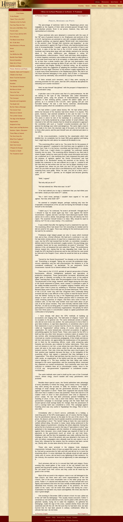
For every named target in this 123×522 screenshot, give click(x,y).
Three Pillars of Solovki (17, 133)
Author (94, 6)
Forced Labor (14, 31)
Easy (99, 6)
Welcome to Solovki (16, 113)
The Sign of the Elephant (17, 118)
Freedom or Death (15, 151)
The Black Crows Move (17, 39)
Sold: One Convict (15, 145)
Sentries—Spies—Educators (18, 130)
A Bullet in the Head (16, 75)
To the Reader (14, 16)
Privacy (68, 517)
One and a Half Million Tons (18, 28)
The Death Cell (14, 104)
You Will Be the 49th (16, 54)
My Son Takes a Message (18, 107)
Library (97, 2)
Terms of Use (61, 517)
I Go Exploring (14, 142)
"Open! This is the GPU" (17, 19)
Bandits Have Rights (16, 57)
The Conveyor (14, 98)
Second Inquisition (15, 60)
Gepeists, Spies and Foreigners (19, 72)
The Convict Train (15, 110)
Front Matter (20, 13)
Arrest (12, 48)
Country (81, 6)
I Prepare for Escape (16, 148)
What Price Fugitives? (16, 139)
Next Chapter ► (83, 16)
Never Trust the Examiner (18, 77)
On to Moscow (14, 36)
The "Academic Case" (16, 153)
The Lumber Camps (16, 115)
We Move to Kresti (15, 89)
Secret (120, 6)
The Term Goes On (16, 136)
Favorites (113, 6)
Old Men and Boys (15, 66)
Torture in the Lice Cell (17, 95)
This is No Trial (14, 92)
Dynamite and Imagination (18, 101)
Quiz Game (114, 2)
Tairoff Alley (13, 80)
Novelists (12, 83)
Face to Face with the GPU (18, 34)
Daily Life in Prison (15, 63)
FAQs (53, 517)
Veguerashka (14, 121)
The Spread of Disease (17, 86)
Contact (74, 517)
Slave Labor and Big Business (19, 127)
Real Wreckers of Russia (17, 45)
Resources (105, 2)
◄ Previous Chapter (41, 16)
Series (105, 6)
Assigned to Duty (15, 124)
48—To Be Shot (15, 42)
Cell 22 (12, 51)
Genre (88, 6)
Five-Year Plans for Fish (17, 25)
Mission (48, 517)
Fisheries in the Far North (18, 22)
